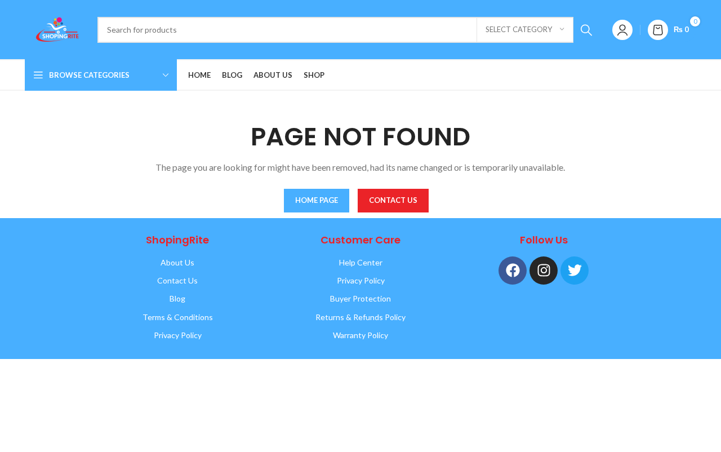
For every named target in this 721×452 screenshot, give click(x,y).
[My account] (622, 30)
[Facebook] (513, 270)
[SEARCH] (586, 30)
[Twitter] (574, 270)
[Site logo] (55, 28)
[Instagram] (543, 270)
